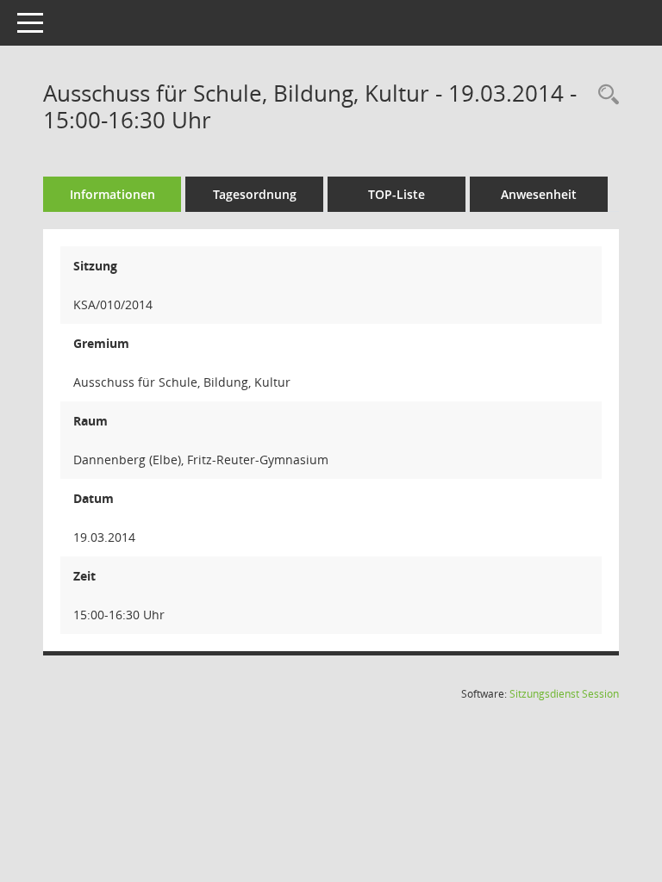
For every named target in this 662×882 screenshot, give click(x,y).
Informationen (112, 194)
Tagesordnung (255, 194)
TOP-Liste (396, 194)
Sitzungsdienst (564, 693)
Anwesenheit (539, 194)
